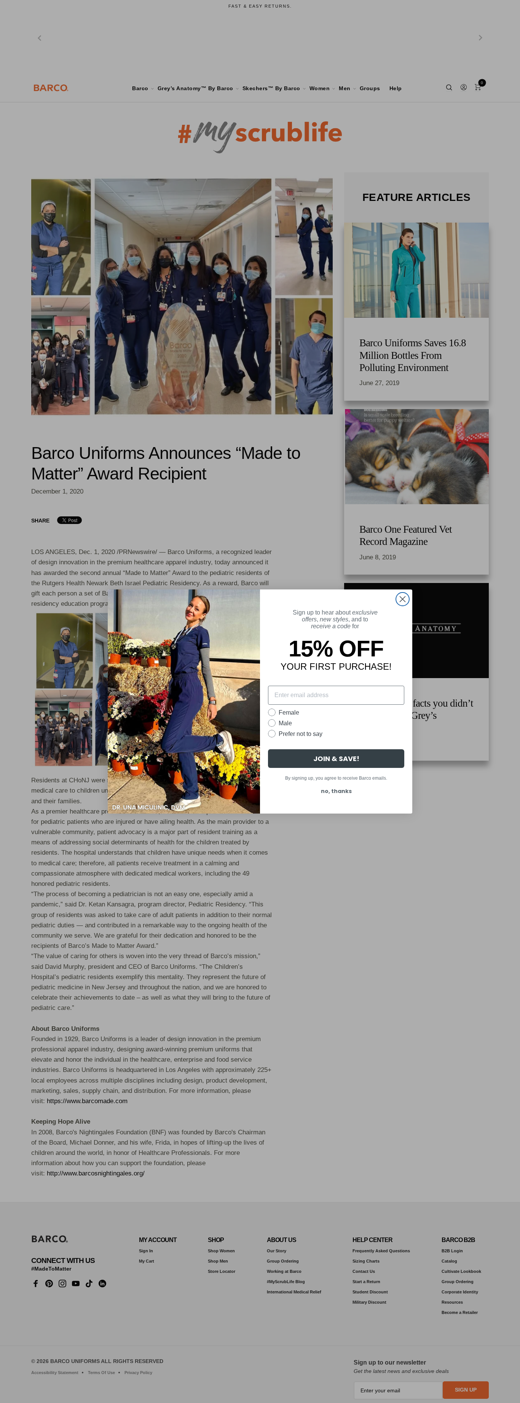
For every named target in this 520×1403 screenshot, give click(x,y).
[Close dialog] (402, 599)
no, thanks (336, 791)
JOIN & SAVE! (336, 758)
